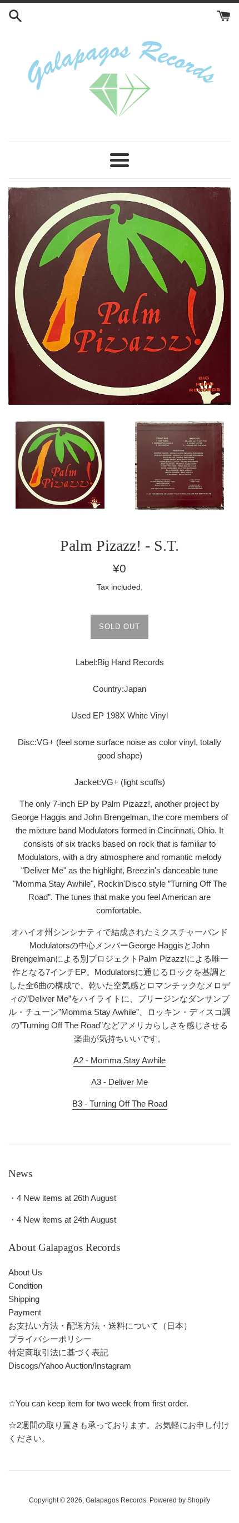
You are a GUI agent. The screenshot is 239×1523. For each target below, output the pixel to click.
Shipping (23, 1299)
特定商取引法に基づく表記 (58, 1352)
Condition (25, 1285)
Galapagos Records (116, 1500)
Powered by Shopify (180, 1500)
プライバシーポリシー (50, 1339)
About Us (25, 1272)
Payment (24, 1312)
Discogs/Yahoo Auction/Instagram (69, 1365)
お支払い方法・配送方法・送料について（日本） (100, 1325)
